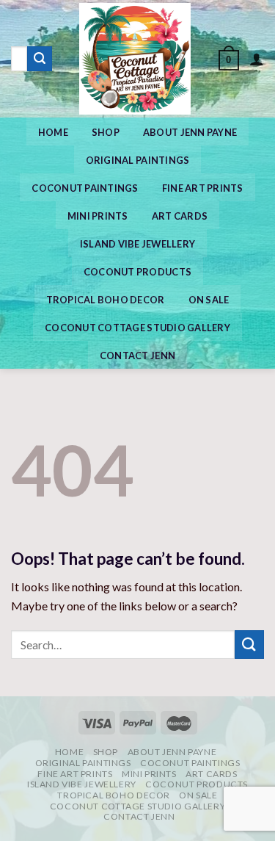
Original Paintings (138, 160)
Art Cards (180, 216)
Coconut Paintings (85, 188)
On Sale (209, 300)
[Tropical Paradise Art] (135, 59)
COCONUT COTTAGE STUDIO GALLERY (137, 327)
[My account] (256, 59)
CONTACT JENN (137, 355)
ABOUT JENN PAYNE (190, 132)
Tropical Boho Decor (105, 300)
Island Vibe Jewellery (137, 244)
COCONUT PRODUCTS (137, 272)
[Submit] (39, 58)
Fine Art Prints (202, 188)
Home (53, 132)
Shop (106, 132)
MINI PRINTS (97, 216)
